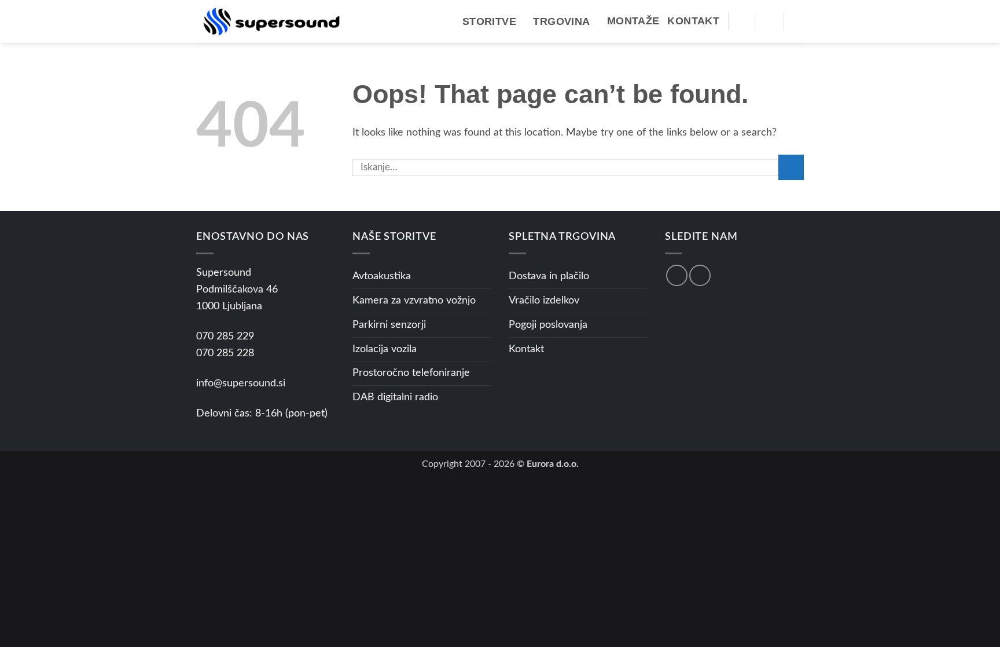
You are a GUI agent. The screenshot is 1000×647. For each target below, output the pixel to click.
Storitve (489, 21)
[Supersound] (271, 21)
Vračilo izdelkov (544, 300)
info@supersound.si (240, 383)
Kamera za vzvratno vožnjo (414, 300)
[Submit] (791, 167)
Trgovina (561, 21)
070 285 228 (225, 353)
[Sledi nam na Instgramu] (700, 275)
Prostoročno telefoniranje (411, 373)
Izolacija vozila (384, 349)
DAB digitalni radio (395, 397)
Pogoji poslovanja (548, 325)
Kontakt (693, 21)
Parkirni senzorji (389, 325)
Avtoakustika (381, 276)
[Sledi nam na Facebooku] (677, 275)
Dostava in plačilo (549, 276)
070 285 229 (225, 336)
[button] (741, 21)
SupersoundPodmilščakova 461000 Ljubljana (237, 290)
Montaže (633, 21)
